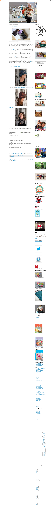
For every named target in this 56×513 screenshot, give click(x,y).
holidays (37, 482)
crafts (36, 471)
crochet (36, 472)
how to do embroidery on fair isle (39, 380)
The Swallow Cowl (12, 126)
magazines (37, 487)
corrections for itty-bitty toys (39, 363)
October (44, 434)
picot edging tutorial (38, 398)
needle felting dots (38, 405)
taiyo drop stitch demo (38, 389)
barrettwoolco (37, 468)
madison (37, 486)
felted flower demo (38, 400)
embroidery (37, 473)
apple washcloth (38, 412)
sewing (36, 494)
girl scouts (37, 478)
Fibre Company (26, 129)
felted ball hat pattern (38, 413)
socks (36, 496)
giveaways (12, 156)
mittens (36, 488)
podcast (37, 490)
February (44, 456)
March (43, 442)
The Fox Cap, (11, 107)
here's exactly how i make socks (39, 370)
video (36, 503)
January (44, 457)
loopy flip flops (37, 406)
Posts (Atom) (14, 160)
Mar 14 (44, 451)
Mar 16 (44, 450)
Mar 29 (44, 444)
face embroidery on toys (38, 376)
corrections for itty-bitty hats (39, 365)
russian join (37, 372)
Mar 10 (44, 452)
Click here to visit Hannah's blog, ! (14, 64)
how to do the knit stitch (38, 386)
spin (36, 497)
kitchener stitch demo (38, 401)
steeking (37, 379)
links (36, 485)
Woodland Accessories (19, 132)
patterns (37, 489)
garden (36, 477)
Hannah (14, 49)
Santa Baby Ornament (38, 419)
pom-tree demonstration (38, 396)
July (43, 438)
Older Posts (31, 159)
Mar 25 (44, 445)
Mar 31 (44, 443)
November (44, 433)
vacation (37, 502)
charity (36, 470)
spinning (37, 378)
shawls (36, 495)
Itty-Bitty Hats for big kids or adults (40, 392)
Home (21, 159)
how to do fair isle (38, 381)
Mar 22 (44, 448)
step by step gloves (38, 393)
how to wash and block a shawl (39, 369)
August (43, 437)
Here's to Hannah (13, 26)
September (44, 435)
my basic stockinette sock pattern (39, 410)
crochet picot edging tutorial (39, 397)
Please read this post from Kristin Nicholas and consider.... (17, 153)
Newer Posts (11, 159)
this (30, 61)
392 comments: (24, 155)
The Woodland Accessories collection (20, 87)
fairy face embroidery (38, 371)
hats (36, 481)
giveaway (37, 479)
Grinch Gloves (37, 415)
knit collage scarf (38, 411)
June (43, 439)
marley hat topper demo (38, 399)
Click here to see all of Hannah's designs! (14, 66)
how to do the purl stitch (38, 385)
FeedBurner (42, 66)
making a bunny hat (38, 377)
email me (36, 238)
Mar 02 (44, 454)
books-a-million (37, 317)
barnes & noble (37, 318)
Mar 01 (44, 455)
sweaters (37, 498)
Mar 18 (44, 449)
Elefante (37, 418)
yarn (36, 504)
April (43, 441)
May (43, 440)
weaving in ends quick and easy (39, 388)
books (36, 469)
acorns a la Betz (37, 414)
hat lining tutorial (38, 391)
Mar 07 (44, 453)
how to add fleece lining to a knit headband (41, 368)
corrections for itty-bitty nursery (39, 364)
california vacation (38, 384)
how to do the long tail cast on (39, 387)
